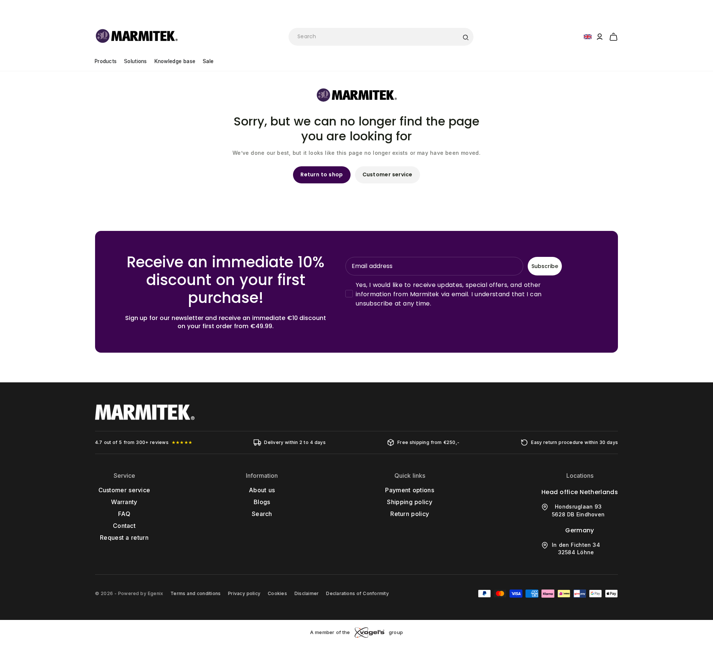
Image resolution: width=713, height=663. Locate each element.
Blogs (262, 502)
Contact (124, 526)
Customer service (387, 174)
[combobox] (381, 37)
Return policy (409, 514)
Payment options (409, 490)
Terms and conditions (195, 593)
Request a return (124, 537)
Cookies (277, 593)
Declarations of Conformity (357, 593)
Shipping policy (409, 502)
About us (262, 490)
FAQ (124, 514)
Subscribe (544, 266)
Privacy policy (244, 593)
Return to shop (321, 174)
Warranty (124, 502)
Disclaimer (306, 593)
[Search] (465, 37)
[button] (613, 35)
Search (262, 514)
